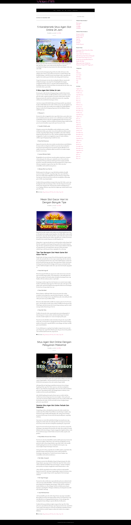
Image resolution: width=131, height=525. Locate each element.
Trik (62, 192)
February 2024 (79, 128)
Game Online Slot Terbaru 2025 (83, 53)
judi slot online (79, 37)
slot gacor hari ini (80, 35)
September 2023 (79, 138)
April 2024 (78, 124)
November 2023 (79, 134)
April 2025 (78, 102)
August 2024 (79, 116)
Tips (60, 192)
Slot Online (56, 192)
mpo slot (78, 39)
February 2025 (79, 104)
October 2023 (79, 136)
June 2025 (78, 98)
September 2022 (79, 150)
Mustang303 (79, 23)
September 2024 (79, 114)
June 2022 (78, 156)
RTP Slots (52, 192)
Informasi (47, 192)
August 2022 (79, 152)
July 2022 (78, 154)
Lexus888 (78, 26)
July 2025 (78, 96)
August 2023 (79, 140)
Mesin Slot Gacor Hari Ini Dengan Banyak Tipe (54, 201)
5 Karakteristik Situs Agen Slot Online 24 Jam (54, 28)
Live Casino (78, 74)
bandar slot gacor (80, 44)
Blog (44, 192)
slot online (78, 40)
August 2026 (79, 88)
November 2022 (79, 148)
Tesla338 (78, 24)
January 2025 (79, 106)
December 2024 (79, 108)
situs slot (78, 42)
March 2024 (78, 126)
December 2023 (79, 132)
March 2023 (78, 144)
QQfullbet (78, 28)
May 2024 (78, 122)
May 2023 (78, 142)
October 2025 (79, 92)
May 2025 (78, 100)
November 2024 (79, 110)
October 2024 (79, 112)
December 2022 (79, 146)
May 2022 (78, 158)
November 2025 (79, 90)
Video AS (45, 2)
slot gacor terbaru (80, 34)
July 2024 (78, 118)
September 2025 (79, 94)
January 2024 (79, 130)
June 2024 (78, 120)
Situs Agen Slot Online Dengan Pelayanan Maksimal (54, 343)
